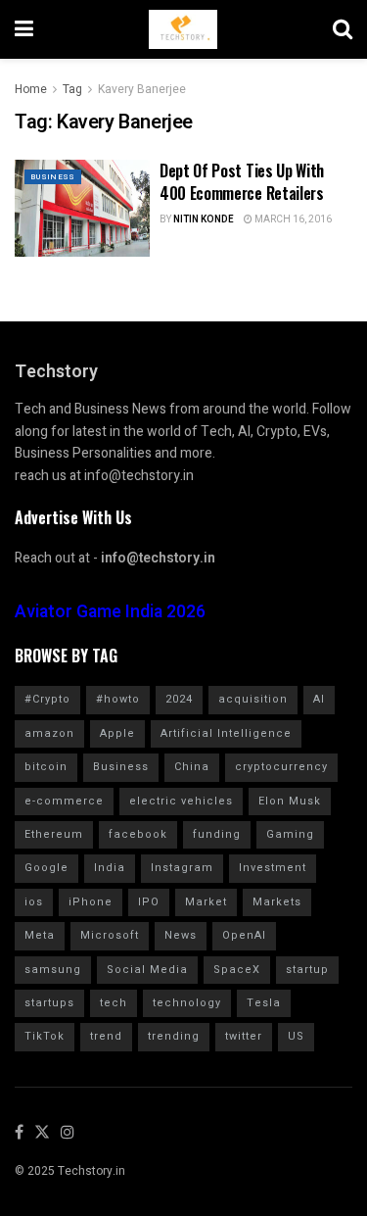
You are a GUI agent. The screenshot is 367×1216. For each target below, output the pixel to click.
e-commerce (64, 801)
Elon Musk (289, 801)
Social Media (147, 969)
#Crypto (47, 699)
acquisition (253, 699)
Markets (276, 902)
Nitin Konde (203, 219)
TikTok (44, 1036)
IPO (149, 902)
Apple (117, 733)
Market (206, 902)
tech (113, 1003)
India (109, 867)
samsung (52, 969)
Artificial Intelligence (226, 733)
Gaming (290, 834)
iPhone (91, 902)
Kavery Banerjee (142, 89)
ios (33, 902)
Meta (39, 935)
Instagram (182, 867)
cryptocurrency (281, 766)
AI (319, 699)
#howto (118, 699)
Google (46, 867)
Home (31, 89)
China (191, 766)
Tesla (264, 1003)
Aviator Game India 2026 (110, 612)
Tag (72, 89)
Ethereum (53, 834)
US (296, 1036)
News (180, 935)
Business (52, 176)
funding (217, 834)
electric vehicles (181, 801)
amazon (49, 733)
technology (187, 1003)
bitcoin (46, 766)
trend (106, 1036)
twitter (243, 1036)
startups (49, 1003)
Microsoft (109, 935)
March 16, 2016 (292, 219)
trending (174, 1036)
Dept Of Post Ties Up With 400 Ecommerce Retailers (242, 181)
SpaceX (236, 969)
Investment (272, 867)
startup (307, 969)
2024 (179, 699)
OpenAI (244, 935)
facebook (138, 834)
